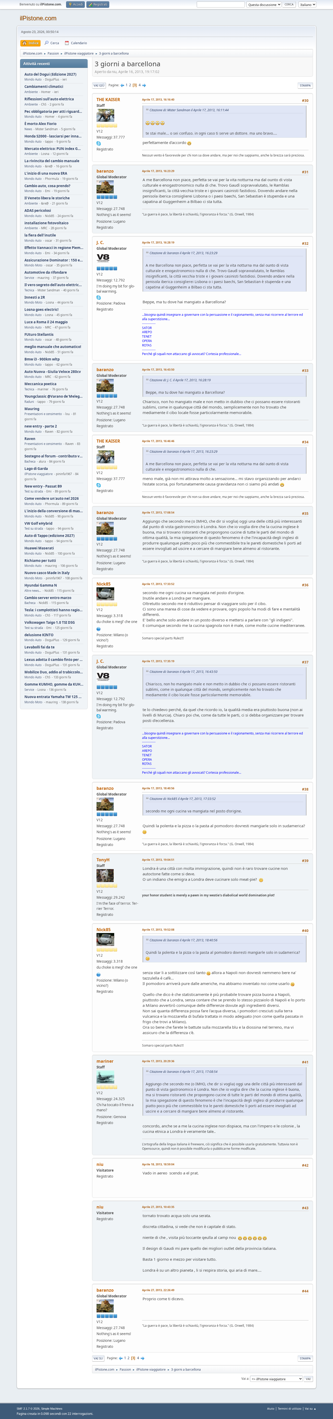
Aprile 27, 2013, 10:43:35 (158, 1207)
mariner (105, 1061)
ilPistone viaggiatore (38, 474)
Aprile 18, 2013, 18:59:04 (158, 1164)
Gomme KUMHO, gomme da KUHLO (53, 684)
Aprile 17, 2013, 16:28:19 (158, 242)
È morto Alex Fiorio (40, 124)
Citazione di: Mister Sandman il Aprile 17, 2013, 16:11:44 (189, 110)
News (28, 129)
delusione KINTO (39, 635)
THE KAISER (108, 99)
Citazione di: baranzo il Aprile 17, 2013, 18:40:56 (183, 940)
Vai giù (99, 85)
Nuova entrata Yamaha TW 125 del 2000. (53, 697)
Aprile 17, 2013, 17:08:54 (158, 512)
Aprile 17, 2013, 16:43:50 (158, 369)
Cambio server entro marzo (47, 598)
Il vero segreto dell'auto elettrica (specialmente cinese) (53, 285)
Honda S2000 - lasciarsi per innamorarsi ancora (53, 136)
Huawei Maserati (39, 548)
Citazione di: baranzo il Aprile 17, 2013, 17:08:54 (183, 1071)
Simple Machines (51, 1408)
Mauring (31, 409)
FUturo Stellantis (39, 334)
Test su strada (33, 491)
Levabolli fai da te (39, 647)
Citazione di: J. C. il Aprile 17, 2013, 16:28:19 (180, 380)
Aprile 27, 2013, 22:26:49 (158, 1290)
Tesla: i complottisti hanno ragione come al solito (53, 610)
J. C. (100, 242)
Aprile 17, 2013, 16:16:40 (158, 99)
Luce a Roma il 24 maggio (46, 322)
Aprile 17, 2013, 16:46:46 (158, 441)
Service (29, 278)
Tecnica (29, 290)
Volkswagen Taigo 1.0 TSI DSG (49, 622)
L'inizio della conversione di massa (53, 511)
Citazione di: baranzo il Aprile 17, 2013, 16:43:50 (183, 671)
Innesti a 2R (34, 297)
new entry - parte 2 (40, 426)
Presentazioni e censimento (43, 414)
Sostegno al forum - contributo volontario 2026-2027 (53, 456)
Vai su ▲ (310, 1408)
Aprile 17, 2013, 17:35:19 (158, 661)
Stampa (305, 85)
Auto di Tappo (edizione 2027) (49, 536)
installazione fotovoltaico (46, 223)
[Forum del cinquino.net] (99, 628)
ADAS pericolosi (37, 210)
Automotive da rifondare (45, 272)
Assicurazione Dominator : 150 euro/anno (53, 260)
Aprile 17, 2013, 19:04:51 (158, 860)
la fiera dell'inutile (40, 235)
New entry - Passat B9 (43, 486)
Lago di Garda (36, 469)
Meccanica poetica (40, 384)
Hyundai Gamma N (40, 585)
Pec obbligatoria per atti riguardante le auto (53, 111)
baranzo (105, 171)
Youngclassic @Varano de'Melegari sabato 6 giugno (53, 396)
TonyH (103, 860)
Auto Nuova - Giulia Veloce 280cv (52, 372)
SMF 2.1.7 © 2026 (28, 1408)
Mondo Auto (33, 79)
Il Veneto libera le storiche (47, 198)
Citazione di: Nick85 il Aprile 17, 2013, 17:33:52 (183, 799)
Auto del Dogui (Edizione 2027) (50, 74)
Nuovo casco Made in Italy (47, 573)
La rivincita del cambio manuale (51, 161)
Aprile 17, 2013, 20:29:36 (158, 1061)
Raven (29, 439)
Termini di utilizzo (290, 1408)
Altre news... (32, 591)
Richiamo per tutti (40, 561)
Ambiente (31, 92)
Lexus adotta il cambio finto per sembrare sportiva (53, 660)
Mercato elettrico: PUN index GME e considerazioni (53, 149)
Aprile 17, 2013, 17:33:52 (158, 584)
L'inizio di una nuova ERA (45, 173)
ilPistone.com (38, 18)
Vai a (244, 1378)
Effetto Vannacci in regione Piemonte (53, 248)
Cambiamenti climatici (43, 86)
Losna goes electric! (41, 309)
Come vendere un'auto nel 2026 (51, 498)
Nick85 (104, 584)
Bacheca (29, 461)
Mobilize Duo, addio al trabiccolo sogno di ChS (53, 672)
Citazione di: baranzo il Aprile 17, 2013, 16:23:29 (183, 253)
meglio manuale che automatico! (52, 347)
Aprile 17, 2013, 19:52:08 (158, 929)
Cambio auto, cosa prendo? (47, 186)
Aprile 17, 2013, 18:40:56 (158, 788)
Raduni (29, 402)
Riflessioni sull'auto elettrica (49, 99)
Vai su (98, 1358)
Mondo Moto (33, 265)
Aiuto (270, 1408)
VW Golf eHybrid (38, 523)
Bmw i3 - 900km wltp (42, 359)
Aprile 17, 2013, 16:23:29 (158, 171)
